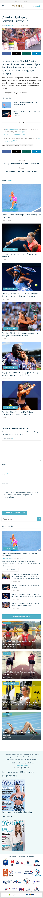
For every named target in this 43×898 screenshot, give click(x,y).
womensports (8, 25)
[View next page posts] (23, 122)
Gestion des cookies (22, 765)
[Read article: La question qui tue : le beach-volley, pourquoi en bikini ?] (21, 635)
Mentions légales (31, 759)
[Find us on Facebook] (21, 768)
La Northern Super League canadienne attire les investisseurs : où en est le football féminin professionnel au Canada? (26, 576)
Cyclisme (10, 145)
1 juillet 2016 (8, 737)
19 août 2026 (17, 115)
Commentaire (7, 439)
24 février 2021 (8, 707)
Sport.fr (11, 757)
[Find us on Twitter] (14, 768)
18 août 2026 (6, 378)
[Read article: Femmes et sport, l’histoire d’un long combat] (21, 726)
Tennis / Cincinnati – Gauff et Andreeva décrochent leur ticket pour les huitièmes (26, 595)
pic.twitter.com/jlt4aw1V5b (14, 134)
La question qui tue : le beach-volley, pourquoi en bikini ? (19, 642)
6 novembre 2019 (9, 646)
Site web (5, 483)
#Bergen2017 (23, 132)
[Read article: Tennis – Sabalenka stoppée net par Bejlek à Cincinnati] (6, 105)
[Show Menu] (3, 6)
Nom (4, 465)
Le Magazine (36, 6)
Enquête (7, 623)
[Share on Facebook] (6, 53)
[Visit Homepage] (18, 6)
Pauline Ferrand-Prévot (23, 145)
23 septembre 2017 (22, 25)
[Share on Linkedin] (36, 53)
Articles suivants (11, 569)
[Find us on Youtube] (25, 768)
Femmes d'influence (11, 684)
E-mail (5, 474)
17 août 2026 (6, 417)
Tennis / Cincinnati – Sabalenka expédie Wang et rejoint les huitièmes (25, 604)
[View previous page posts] (19, 122)
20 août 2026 (17, 107)
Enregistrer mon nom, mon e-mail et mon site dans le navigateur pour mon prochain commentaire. (21, 494)
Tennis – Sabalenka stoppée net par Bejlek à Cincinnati (25, 104)
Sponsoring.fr (27, 757)
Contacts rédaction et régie (13, 754)
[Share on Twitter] (16, 53)
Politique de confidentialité (14, 759)
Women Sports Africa (31, 754)
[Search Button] (39, 519)
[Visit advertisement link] (21, 894)
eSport (18, 757)
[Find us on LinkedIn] (28, 768)
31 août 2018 (8, 677)
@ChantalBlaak (12, 129)
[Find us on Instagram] (18, 768)
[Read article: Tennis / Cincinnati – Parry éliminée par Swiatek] (6, 113)
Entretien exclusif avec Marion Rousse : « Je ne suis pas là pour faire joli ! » (21, 703)
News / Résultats (10, 210)
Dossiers (7, 714)
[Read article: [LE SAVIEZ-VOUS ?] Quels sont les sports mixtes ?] (21, 665)
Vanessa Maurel (8, 558)
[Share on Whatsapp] (26, 53)
